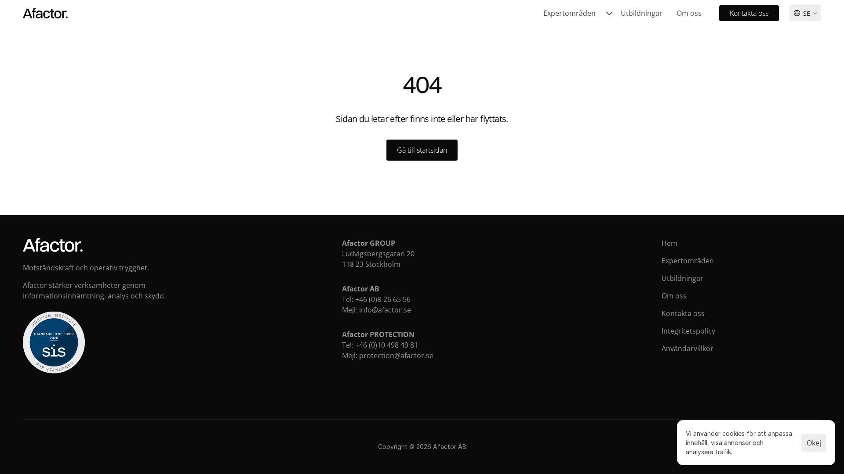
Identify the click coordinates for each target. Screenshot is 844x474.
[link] (578, 13)
